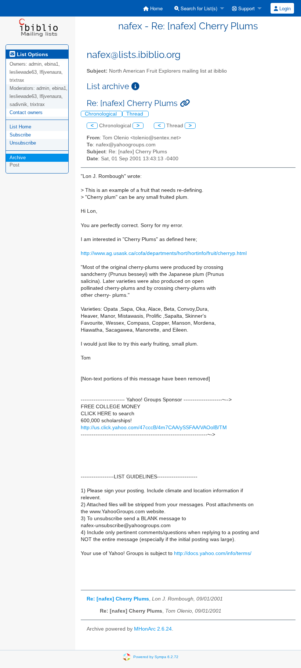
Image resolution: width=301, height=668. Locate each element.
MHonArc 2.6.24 (153, 629)
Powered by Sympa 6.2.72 (155, 656)
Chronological (101, 114)
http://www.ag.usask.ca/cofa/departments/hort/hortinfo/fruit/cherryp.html (164, 253)
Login (284, 8)
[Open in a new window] (135, 86)
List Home (20, 126)
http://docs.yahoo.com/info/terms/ (212, 553)
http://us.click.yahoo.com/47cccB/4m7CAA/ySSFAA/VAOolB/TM (154, 427)
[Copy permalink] (185, 103)
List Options (31, 54)
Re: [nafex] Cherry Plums (118, 599)
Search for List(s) (198, 8)
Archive (18, 157)
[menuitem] (152, 8)
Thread (135, 114)
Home (156, 8)
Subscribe (20, 135)
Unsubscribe (23, 143)
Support (246, 8)
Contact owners (26, 112)
